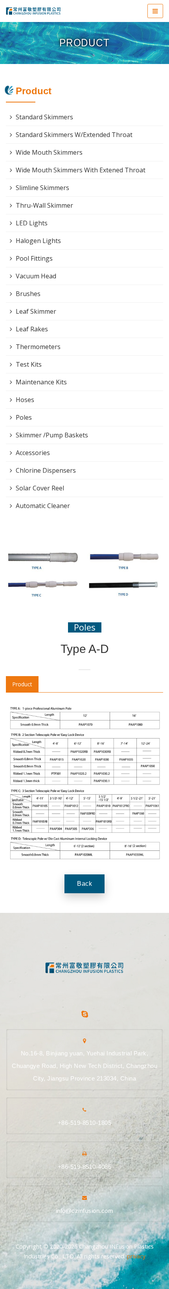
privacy (136, 1256)
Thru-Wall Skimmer (44, 205)
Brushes (28, 293)
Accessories (33, 452)
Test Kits (29, 364)
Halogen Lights (38, 240)
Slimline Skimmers (42, 187)
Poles (85, 627)
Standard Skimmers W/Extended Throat (74, 134)
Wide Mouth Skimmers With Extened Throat (80, 170)
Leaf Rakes (32, 329)
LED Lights (32, 223)
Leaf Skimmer (36, 311)
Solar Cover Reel (40, 488)
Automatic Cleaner (43, 505)
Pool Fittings (34, 258)
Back (84, 883)
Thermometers (38, 346)
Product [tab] (22, 684)
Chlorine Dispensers (46, 470)
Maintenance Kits (41, 382)
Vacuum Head (36, 276)
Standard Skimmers (44, 117)
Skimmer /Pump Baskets (52, 435)
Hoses (25, 399)
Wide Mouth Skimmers (49, 152)
